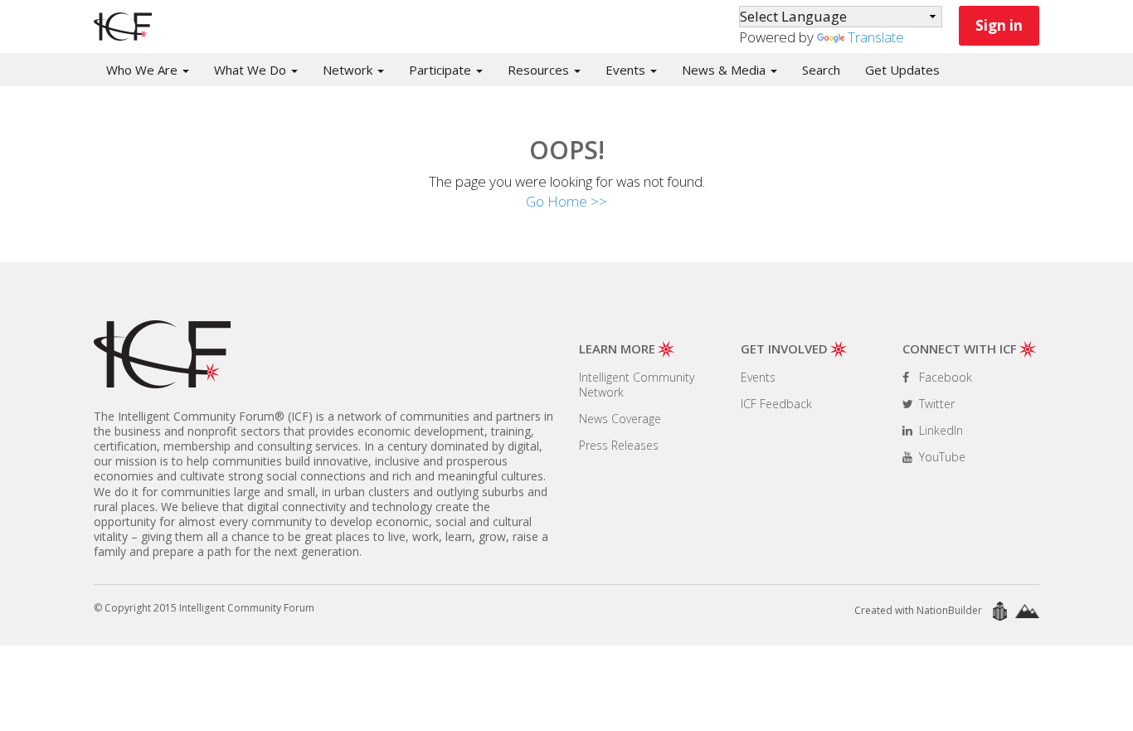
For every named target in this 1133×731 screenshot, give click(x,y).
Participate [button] (441, 69)
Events (758, 377)
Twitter (935, 404)
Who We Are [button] (143, 69)
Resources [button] (540, 69)
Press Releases (619, 445)
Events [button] (627, 69)
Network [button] (349, 69)
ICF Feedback (776, 404)
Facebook (944, 377)
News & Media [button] (725, 69)
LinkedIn (939, 430)
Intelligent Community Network (636, 384)
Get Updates (902, 69)
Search (821, 69)
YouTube (940, 457)
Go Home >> (566, 201)
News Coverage (620, 418)
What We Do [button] (251, 69)
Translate (876, 36)
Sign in (999, 25)
